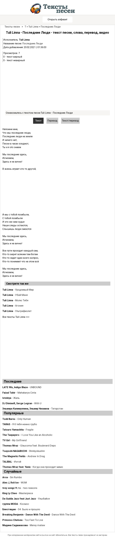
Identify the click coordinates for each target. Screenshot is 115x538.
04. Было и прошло (29, 509)
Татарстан (57, 408)
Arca (5, 477)
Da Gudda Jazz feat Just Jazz (19, 498)
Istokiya (6, 398)
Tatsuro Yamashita (13, 429)
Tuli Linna (33, 26)
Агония (19, 305)
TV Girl (6, 440)
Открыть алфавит (57, 19)
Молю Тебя (21, 300)
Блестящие (9, 509)
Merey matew (37, 525)
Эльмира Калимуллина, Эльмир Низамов (25, 408)
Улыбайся (44, 498)
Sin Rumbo (16, 477)
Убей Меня (21, 294)
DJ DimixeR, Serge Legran (17, 403)
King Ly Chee (9, 493)
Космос (24, 503)
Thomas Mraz (10, 445)
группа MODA (10, 504)
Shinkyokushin (37, 450)
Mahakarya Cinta (27, 392)
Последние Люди (50, 26)
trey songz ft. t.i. (11, 488)
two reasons (30, 487)
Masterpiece (26, 493)
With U (37, 403)
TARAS (6, 424)
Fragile (29, 429)
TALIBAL (7, 461)
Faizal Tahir (8, 392)
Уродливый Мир (24, 289)
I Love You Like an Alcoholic (36, 434)
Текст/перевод (70, 120)
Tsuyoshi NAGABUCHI (14, 451)
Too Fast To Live (34, 519)
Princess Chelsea (12, 520)
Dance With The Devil (63, 514)
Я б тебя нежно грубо (24, 424)
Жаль (16, 397)
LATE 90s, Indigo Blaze (15, 387)
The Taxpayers (10, 435)
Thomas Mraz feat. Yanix (16, 467)
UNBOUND (35, 387)
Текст (38, 120)
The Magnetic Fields (13, 456)
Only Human (24, 418)
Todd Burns (8, 419)
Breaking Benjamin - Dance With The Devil (26, 514)
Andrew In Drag (36, 456)
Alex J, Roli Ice (10, 482)
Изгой (17, 461)
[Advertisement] (57, 86)
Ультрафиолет (23, 311)
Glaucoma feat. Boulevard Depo (38, 445)
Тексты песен (12, 26)
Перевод (52, 120)
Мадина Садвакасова (15, 525)
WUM (24, 482)
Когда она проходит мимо (48, 466)
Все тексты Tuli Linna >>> (15, 317)
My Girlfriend (19, 440)
